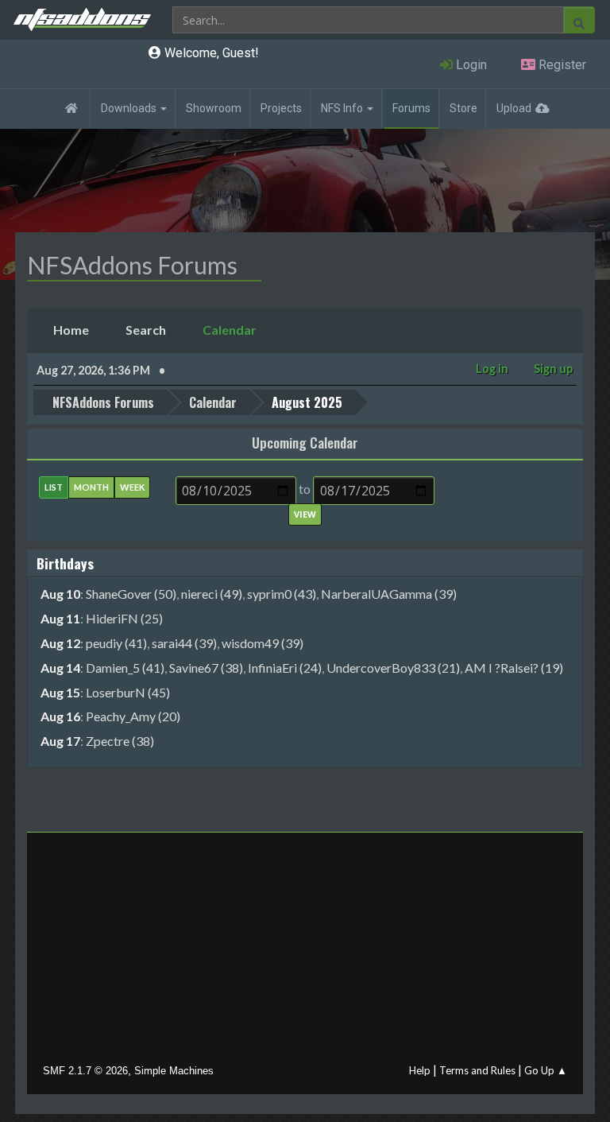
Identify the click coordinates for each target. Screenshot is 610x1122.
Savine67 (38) (206, 667)
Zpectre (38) (120, 740)
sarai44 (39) (184, 642)
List (53, 487)
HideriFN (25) (124, 618)
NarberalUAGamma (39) (389, 593)
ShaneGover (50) (131, 593)
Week (132, 487)
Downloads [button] (130, 108)
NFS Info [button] (343, 108)
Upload (513, 108)
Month (91, 487)
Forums (411, 108)
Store (463, 108)
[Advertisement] (305, 952)
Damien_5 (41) (125, 667)
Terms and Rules (477, 1070)
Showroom (213, 108)
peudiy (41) (116, 642)
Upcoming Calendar (305, 442)
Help (419, 1070)
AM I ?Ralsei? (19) (514, 667)
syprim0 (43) (281, 593)
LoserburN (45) (128, 692)
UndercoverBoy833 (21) (393, 667)
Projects (281, 108)
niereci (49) (211, 593)
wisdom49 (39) (262, 642)
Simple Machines (174, 1071)
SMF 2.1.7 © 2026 (85, 1071)
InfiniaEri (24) (285, 667)
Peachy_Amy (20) (133, 716)
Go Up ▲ (545, 1070)
